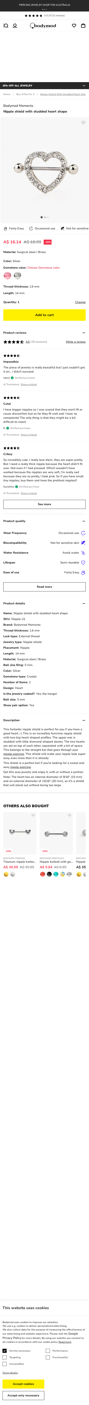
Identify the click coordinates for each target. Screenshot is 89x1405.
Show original (29, 384)
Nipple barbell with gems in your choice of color (56, 862)
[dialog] (44, 1353)
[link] (7, 275)
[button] (42, 9)
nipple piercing (13, 754)
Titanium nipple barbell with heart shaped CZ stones (19, 862)
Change (80, 302)
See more (44, 504)
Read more (44, 587)
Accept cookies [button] (23, 1384)
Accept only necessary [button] (23, 1395)
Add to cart (44, 315)
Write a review (76, 342)
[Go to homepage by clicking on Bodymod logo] (44, 25)
